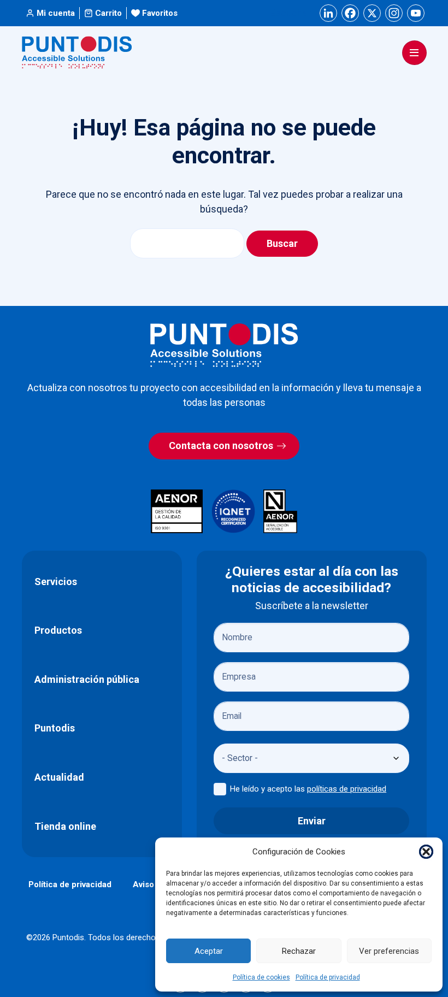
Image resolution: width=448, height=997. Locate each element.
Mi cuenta (56, 13)
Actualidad (59, 777)
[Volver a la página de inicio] (224, 345)
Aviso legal (154, 884)
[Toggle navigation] (414, 52)
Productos (58, 630)
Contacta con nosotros (221, 445)
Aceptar (208, 951)
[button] (426, 851)
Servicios (55, 581)
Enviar (312, 821)
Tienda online (65, 826)
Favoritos (160, 13)
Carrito (108, 13)
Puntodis (54, 728)
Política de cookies (261, 977)
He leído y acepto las (308, 789)
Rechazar (299, 951)
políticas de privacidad (346, 789)
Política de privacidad (328, 977)
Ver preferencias (389, 951)
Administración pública (86, 679)
